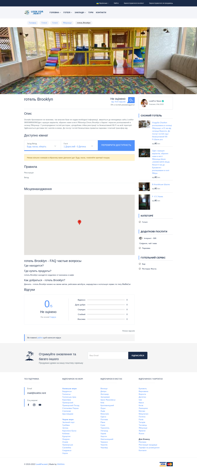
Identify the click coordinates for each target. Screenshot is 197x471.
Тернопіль (105, 428)
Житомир (105, 394)
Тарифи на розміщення (149, 447)
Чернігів (104, 445)
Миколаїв (105, 414)
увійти (40, 338)
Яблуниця (67, 23)
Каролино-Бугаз (69, 431)
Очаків (65, 442)
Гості (66, 143)
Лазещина (143, 408)
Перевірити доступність (116, 145)
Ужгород (104, 431)
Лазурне (66, 439)
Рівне (103, 422)
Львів (103, 411)
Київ (102, 402)
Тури (90, 12)
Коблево (66, 433)
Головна (55, 12)
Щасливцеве (67, 414)
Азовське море (69, 388)
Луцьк (103, 408)
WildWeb (61, 464)
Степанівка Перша (70, 408)
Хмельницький (107, 439)
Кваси (141, 402)
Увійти (116, 3)
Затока (65, 428)
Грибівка (66, 425)
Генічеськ (66, 394)
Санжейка (66, 447)
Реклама (142, 442)
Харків (103, 433)
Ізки (140, 400)
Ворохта (142, 394)
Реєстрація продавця (148, 445)
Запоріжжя (105, 397)
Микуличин (143, 414)
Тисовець (143, 425)
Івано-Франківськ (108, 400)
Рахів (141, 419)
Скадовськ (66, 450)
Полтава (104, 419)
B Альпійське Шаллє (161, 184)
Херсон (104, 436)
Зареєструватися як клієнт (134, 3)
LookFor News (155, 101)
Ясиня (141, 433)
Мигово (142, 411)
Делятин (142, 397)
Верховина (143, 391)
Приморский (67, 402)
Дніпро (103, 391)
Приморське (67, 445)
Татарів (142, 422)
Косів (141, 405)
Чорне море (68, 419)
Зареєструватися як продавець (161, 3)
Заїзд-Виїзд (32, 143)
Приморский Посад (70, 405)
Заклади (79, 12)
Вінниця (104, 388)
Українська (103, 3)
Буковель (143, 388)
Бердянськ (67, 391)
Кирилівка (66, 400)
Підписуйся (138, 355)
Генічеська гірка (69, 397)
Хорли (65, 453)
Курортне (66, 436)
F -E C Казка (157, 196)
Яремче (142, 431)
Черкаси (104, 442)
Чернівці (104, 447)
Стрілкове (66, 411)
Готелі (67, 12)
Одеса (103, 417)
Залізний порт (68, 422)
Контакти (101, 12)
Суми (103, 425)
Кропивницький (107, 405)
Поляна (142, 417)
